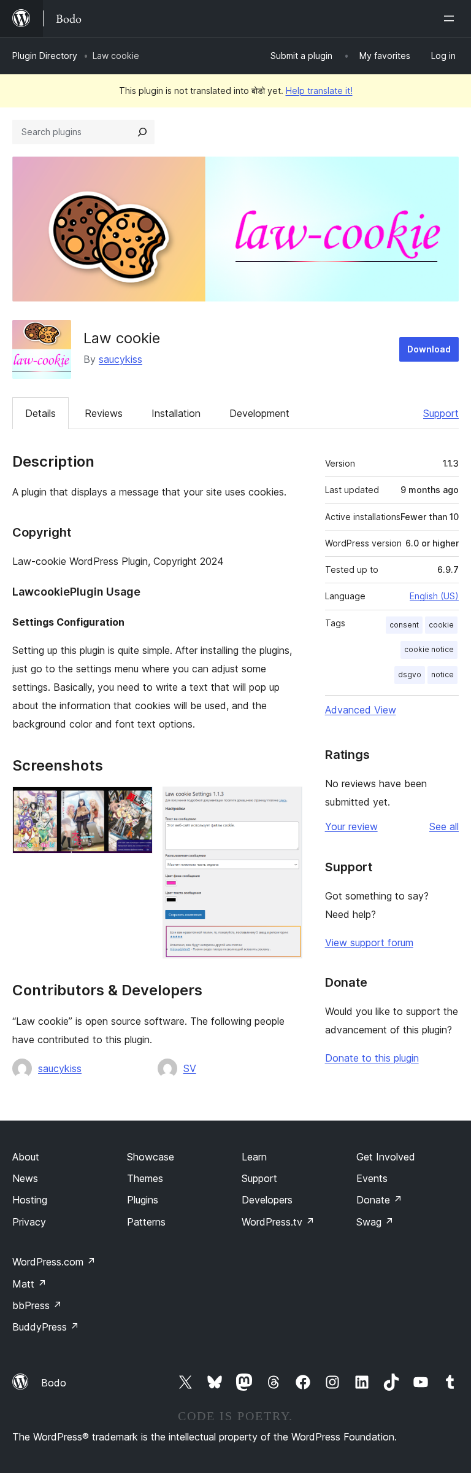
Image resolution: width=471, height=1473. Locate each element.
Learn (254, 1157)
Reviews (104, 413)
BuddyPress (45, 1327)
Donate (379, 1200)
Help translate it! (319, 90)
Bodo (53, 1383)
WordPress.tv (278, 1222)
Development (259, 413)
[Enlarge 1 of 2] (136, 803)
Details (40, 413)
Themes (145, 1178)
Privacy (29, 1222)
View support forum (369, 942)
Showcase (150, 1157)
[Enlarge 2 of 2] (286, 803)
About (25, 1157)
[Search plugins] (142, 132)
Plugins (142, 1200)
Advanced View (360, 710)
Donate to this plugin (372, 1058)
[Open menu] (451, 18)
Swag (375, 1222)
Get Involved (385, 1157)
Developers (267, 1200)
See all (444, 826)
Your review (351, 826)
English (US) (434, 596)
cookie (441, 624)
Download (429, 349)
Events (372, 1178)
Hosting (29, 1200)
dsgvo (409, 674)
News (25, 1178)
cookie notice (429, 649)
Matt (29, 1284)
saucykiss (120, 359)
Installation (176, 413)
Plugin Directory (44, 55)
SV (189, 1068)
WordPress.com (54, 1262)
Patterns (146, 1222)
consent (404, 624)
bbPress (37, 1305)
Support (441, 413)
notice (442, 674)
